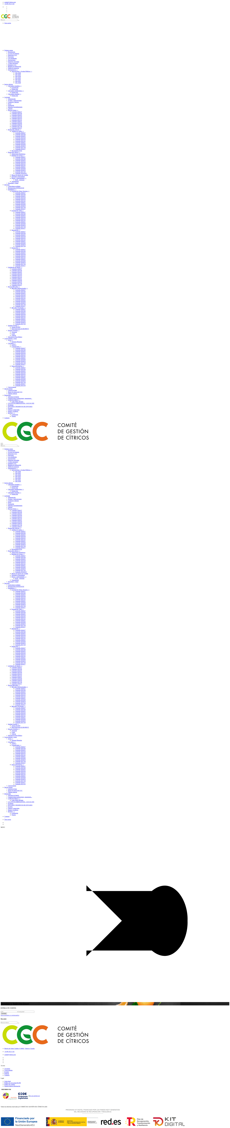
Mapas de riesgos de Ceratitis (20, 175)
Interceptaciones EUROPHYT (20, 329)
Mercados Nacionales (19, 308)
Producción (15, 89)
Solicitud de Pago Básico (15, 337)
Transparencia (13, 70)
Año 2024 (18, 76)
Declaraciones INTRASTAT (16, 188)
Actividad (7, 97)
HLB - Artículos (19, 180)
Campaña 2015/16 (20, 385)
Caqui (13, 333)
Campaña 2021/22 (17, 120)
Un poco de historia (13, 53)
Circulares (12, 343)
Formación (11, 105)
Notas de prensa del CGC (15, 392)
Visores (14, 416)
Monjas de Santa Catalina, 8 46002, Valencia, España (19, 1048)
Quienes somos (8, 50)
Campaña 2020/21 (17, 121)
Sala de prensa (8, 388)
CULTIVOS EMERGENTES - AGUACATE (21, 403)
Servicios (7, 184)
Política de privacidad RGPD (12, 1083)
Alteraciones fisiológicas (18, 154)
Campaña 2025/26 (17, 113)
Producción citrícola (14, 129)
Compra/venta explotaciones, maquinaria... (20, 398)
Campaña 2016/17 (17, 128)
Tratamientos (15, 181)
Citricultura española (15, 86)
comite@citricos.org (10, 2)
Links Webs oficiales (17, 401)
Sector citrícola (8, 84)
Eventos (10, 408)
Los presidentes (12, 58)
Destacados (7, 395)
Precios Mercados (14, 286)
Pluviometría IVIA (17, 150)
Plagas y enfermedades (19, 178)
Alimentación (12, 99)
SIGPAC (11, 413)
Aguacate (14, 332)
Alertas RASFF (16, 327)
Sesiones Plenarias (17, 342)
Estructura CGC (12, 55)
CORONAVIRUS (14, 400)
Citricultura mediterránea (16, 91)
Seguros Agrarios (14, 330)
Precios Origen (13, 110)
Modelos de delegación (14, 66)
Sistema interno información (12, 1086)
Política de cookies (9, 1084)
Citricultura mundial (14, 94)
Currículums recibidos (14, 186)
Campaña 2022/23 (17, 118)
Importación (16, 230)
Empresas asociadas (13, 61)
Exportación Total (18, 210)
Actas (10, 340)
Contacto (6, 418)
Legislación (15, 414)
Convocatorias (12, 387)
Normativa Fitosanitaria (18, 176)
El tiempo (10, 405)
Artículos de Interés (13, 397)
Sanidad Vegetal (13, 325)
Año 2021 (18, 81)
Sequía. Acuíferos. (13, 411)
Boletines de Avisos (18, 155)
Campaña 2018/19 (17, 125)
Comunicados (16, 346)
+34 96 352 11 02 (9, 4)
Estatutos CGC (12, 65)
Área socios (7, 23)
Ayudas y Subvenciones (15, 100)
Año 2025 (18, 74)
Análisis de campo (18, 131)
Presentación (11, 52)
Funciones (11, 57)
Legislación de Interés (15, 267)
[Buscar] (18, 20)
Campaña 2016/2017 (21, 173)
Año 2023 (18, 78)
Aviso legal (7, 1081)
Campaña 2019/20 (17, 123)
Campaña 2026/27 (17, 112)
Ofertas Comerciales (13, 410)
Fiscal (9, 104)
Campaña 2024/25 (17, 115)
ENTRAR (3, 1013)
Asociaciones (11, 60)
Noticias (6, 1073)
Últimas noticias (12, 393)
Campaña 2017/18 (17, 126)
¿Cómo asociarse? (13, 63)
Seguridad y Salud (13, 183)
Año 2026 (18, 73)
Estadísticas (12, 189)
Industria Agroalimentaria (15, 107)
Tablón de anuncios (13, 68)
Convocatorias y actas (10, 338)
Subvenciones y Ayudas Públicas (22, 71)
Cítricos (14, 335)
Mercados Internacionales (20, 288)
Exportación (15, 87)
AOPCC (14, 345)
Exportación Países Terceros (20, 191)
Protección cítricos (14, 152)
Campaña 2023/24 (17, 116)
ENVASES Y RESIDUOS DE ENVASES (20, 406)
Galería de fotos (12, 390)
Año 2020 (18, 82)
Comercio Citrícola (13, 102)
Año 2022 (18, 79)
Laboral (10, 108)
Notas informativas (18, 366)
